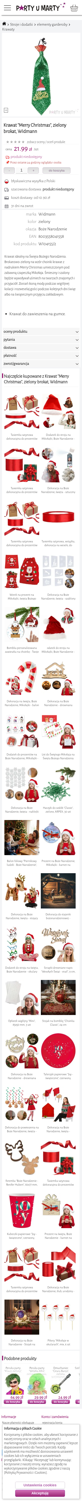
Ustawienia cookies (40, 1485)
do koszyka (56, 170)
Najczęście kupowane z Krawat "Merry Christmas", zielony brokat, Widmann (36, 379)
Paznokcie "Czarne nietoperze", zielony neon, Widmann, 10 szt (60, 1373)
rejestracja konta (52, 1423)
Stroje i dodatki (21, 24)
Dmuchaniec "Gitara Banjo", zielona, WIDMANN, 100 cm (13, 1374)
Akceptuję (40, 1493)
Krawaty (8, 29)
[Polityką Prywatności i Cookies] (25, 1472)
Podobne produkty (20, 1358)
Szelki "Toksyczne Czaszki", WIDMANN (37, 1371)
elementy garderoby (52, 24)
